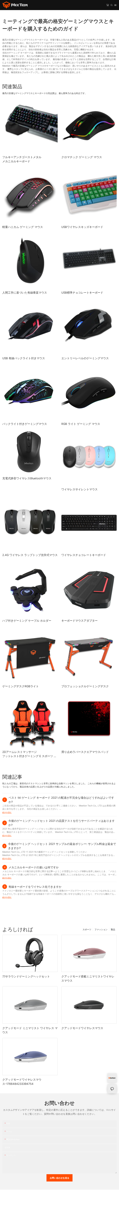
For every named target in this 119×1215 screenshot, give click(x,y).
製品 (113, 929)
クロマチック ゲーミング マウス (81, 157)
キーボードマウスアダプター (79, 620)
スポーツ (87, 929)
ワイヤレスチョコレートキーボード (83, 555)
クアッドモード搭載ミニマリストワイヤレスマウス (87, 978)
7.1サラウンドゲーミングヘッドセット (26, 976)
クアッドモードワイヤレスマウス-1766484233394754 (21, 1081)
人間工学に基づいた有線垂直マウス (24, 292)
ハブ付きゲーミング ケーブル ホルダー (26, 620)
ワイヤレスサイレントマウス (79, 489)
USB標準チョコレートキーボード (82, 292)
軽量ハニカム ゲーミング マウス (22, 227)
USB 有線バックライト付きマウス (23, 358)
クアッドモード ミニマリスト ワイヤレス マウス (30, 1030)
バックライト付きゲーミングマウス (24, 423)
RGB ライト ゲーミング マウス (80, 423)
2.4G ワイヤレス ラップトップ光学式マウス (30, 555)
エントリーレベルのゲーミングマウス (85, 358)
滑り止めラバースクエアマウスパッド (85, 752)
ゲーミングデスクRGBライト (20, 686)
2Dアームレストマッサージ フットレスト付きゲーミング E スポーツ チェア (29, 754)
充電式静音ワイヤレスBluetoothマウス (26, 478)
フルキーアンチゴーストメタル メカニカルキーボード (21, 159)
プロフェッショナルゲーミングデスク (85, 686)
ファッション (101, 929)
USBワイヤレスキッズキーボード (82, 227)
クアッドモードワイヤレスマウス (82, 1028)
